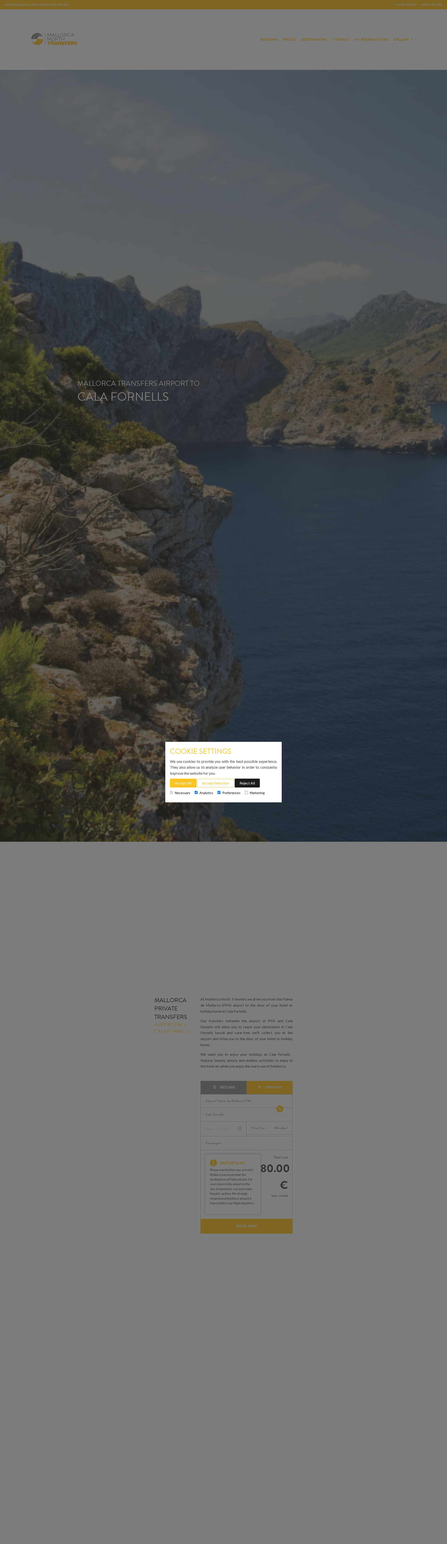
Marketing (257, 793)
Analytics (206, 793)
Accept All (183, 783)
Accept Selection (215, 783)
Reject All (247, 783)
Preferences (231, 793)
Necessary (182, 793)
